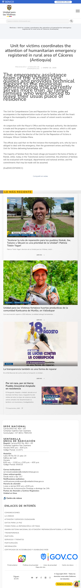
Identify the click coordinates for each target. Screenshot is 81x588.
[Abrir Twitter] (37, 578)
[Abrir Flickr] (46, 578)
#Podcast (47, 402)
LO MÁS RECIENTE (18, 192)
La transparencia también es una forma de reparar (30, 369)
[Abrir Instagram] (50, 578)
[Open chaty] (77, 584)
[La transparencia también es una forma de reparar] (40, 344)
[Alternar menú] (78, 11)
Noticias (13, 28)
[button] (13, 1)
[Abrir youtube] (32, 578)
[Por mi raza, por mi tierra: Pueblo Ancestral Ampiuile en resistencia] (60, 395)
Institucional (14, 235)
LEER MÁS (39, 255)
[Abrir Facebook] (41, 578)
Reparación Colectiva (22, 302)
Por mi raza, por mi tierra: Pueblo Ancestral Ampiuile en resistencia (20, 386)
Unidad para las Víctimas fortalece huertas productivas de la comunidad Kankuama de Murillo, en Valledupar (35, 309)
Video (33, 235)
